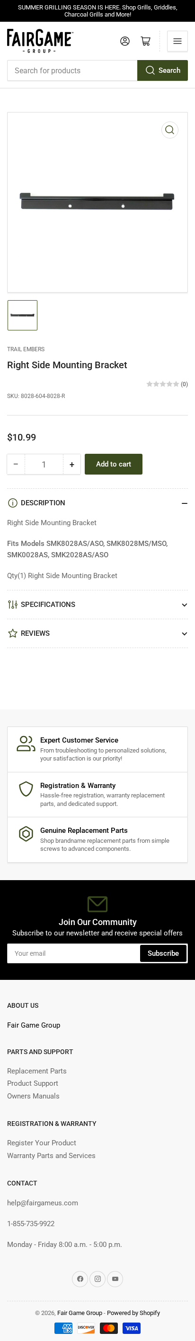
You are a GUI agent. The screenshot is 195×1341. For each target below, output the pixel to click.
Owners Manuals (33, 1096)
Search (169, 70)
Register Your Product (41, 1143)
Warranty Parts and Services (51, 1155)
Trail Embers (25, 349)
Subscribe (163, 953)
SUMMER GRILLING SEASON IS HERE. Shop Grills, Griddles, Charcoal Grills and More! (97, 11)
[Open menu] (177, 41)
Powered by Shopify (133, 1312)
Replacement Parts (37, 1071)
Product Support (32, 1083)
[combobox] (97, 70)
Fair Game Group (33, 1025)
